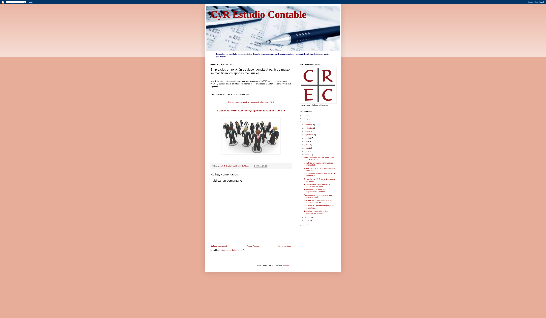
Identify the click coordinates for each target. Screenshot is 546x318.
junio (307, 145)
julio (306, 141)
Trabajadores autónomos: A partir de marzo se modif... (318, 196)
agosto (307, 138)
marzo (307, 155)
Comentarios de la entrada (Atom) (234, 250)
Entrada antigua (284, 246)
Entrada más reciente (219, 246)
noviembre (309, 128)
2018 (305, 115)
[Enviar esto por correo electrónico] (255, 166)
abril (306, 151)
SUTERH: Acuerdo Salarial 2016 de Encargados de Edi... (318, 202)
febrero (308, 217)
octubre (308, 131)
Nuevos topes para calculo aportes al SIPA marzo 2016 (251, 102)
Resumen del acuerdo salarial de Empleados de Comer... (317, 185)
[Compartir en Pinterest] (266, 166)
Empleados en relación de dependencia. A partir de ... (315, 191)
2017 (305, 119)
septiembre (309, 135)
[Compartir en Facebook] (263, 166)
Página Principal (253, 246)
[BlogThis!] (258, 166)
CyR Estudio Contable (258, 14)
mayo (307, 148)
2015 (305, 225)
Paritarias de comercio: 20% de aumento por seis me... (316, 212)
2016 (305, 122)
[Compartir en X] (260, 166)
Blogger (286, 265)
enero (307, 221)
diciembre (309, 125)
